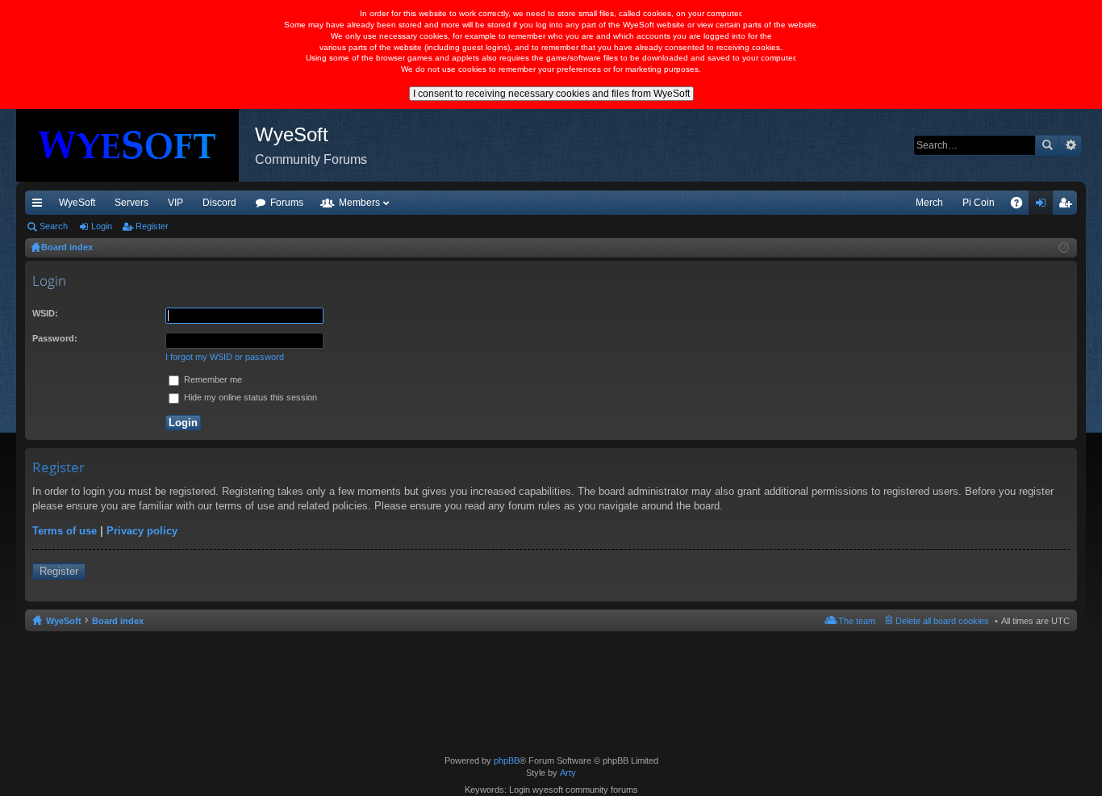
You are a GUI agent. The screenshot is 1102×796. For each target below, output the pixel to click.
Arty (568, 772)
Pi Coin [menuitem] (978, 202)
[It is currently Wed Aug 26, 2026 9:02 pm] (1063, 248)
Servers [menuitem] (131, 202)
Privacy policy (141, 531)
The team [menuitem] (856, 621)
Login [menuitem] (1044, 206)
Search (1047, 145)
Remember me (212, 379)
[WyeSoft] (135, 145)
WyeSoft (77, 202)
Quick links (40, 206)
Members (359, 202)
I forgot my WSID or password (224, 357)
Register (152, 226)
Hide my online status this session (249, 397)
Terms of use (64, 531)
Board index (118, 621)
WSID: (45, 313)
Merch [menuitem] (929, 202)
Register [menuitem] (1068, 206)
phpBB (507, 760)
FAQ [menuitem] (1022, 206)
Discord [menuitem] (219, 202)
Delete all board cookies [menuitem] (942, 621)
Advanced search (1070, 145)
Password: (54, 338)
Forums (286, 202)
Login (101, 226)
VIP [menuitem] (175, 202)
